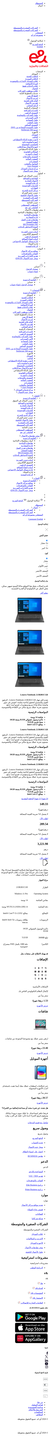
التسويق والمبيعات (30, 156)
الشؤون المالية (32, 159)
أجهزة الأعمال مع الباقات (27, 147)
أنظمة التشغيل (32, 222)
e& (41, 1283)
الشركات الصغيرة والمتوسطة (25, 28)
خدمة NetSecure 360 (29, 130)
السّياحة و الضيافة (30, 178)
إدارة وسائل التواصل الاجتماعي (25, 241)
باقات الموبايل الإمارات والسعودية (24, 81)
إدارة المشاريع (32, 217)
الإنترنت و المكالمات (34, 1239)
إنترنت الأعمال (32, 98)
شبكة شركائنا (37, 1218)
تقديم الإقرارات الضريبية (28, 256)
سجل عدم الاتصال (30, 171)
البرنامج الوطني (36, 1268)
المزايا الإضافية (32, 84)
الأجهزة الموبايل (36, 1243)
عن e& (40, 1402)
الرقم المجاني (32, 105)
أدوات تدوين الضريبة (29, 232)
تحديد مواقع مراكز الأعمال (32, 1205)
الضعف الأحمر (42, 576)
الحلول (36, 396)
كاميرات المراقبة (31, 110)
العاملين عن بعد (31, 207)
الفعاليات (39, 1214)
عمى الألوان (43, 566)
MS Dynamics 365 (30, 224)
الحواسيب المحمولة (30, 144)
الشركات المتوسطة (30, 200)
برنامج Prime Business (34, 1189)
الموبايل (35, 135)
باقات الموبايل (37, 1234)
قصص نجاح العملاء (35, 1210)
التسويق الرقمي (31, 113)
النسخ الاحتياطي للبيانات (28, 227)
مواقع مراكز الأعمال (29, 251)
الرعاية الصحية (32, 183)
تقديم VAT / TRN (36, 1176)
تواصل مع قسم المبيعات (38, 1122)
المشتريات (33, 161)
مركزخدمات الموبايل (29, 168)
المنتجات (36, 290)
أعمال (35, 507)
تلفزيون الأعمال (31, 103)
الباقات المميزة (31, 79)
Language (33, 519)
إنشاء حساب (33, 271)
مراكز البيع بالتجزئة (30, 190)
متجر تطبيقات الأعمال (30, 436)
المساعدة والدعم (36, 1172)
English (40, 519)
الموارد (36, 478)
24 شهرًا (44, 799)
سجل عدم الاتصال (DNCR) (26, 258)
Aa (47, 543)
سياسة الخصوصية (35, 1407)
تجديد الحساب (37, 1143)
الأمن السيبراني (31, 118)
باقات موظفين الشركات (28, 91)
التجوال (35, 88)
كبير (43, 548)
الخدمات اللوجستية (30, 186)
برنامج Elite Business (34, 1185)
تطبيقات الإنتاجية (31, 215)
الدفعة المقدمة (27, 799)
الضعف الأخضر (42, 571)
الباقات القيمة (32, 76)
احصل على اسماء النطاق (32, 1152)
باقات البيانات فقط (30, 86)
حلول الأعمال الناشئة (29, 195)
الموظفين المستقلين (29, 205)
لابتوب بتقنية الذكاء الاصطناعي (25, 139)
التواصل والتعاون (31, 164)
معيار (43, 543)
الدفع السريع (17, 501)
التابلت (35, 137)
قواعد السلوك (37, 1405)
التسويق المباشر (31, 125)
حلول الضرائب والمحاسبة (27, 115)
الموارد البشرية (32, 154)
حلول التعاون (32, 122)
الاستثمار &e (37, 1298)
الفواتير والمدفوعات (29, 253)
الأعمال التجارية (31, 181)
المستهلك (39, 3)
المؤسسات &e (36, 1293)
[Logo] (38, 67)
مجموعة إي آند (37, 35)
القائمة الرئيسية (29, 280)
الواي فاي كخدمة (31, 101)
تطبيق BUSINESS (35, 1156)
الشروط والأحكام (36, 1410)
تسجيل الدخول (32, 269)
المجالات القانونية (31, 152)
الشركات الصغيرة (30, 198)
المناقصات (38, 1412)
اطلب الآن (44, 818)
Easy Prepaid (33, 166)
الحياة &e (39, 1288)
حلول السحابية (32, 120)
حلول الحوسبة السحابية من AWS (24, 127)
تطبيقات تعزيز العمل (29, 220)
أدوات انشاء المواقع (30, 239)
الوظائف (39, 1414)
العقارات (34, 188)
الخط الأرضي (32, 96)
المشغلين (39, 33)
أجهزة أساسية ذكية (30, 142)
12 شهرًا (37, 799)
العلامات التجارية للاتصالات (31, 1303)
